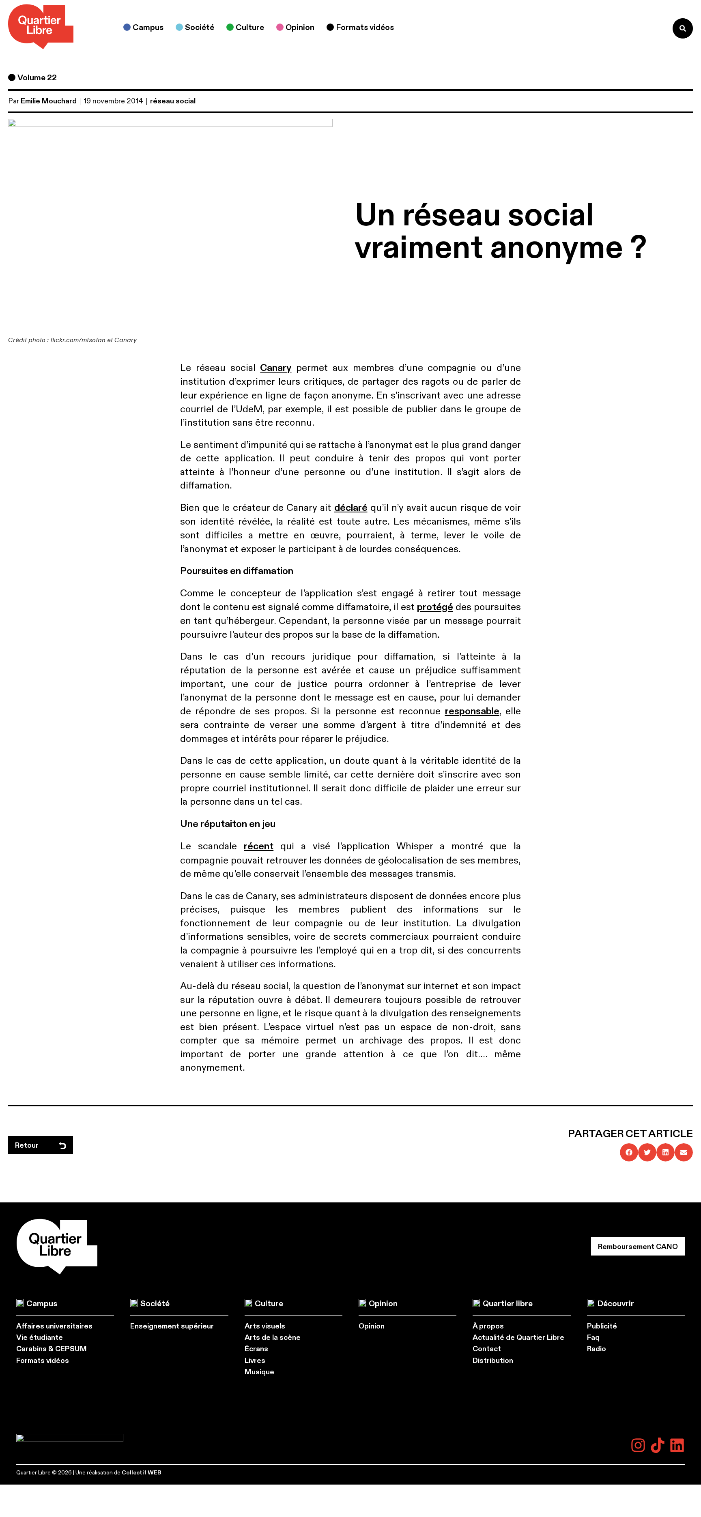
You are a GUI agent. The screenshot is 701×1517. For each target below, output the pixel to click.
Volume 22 (37, 78)
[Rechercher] (683, 28)
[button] (629, 1152)
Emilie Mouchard (49, 101)
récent (258, 846)
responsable (472, 711)
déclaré (351, 508)
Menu (649, 28)
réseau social (173, 101)
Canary (275, 368)
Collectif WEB (141, 1472)
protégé (435, 607)
